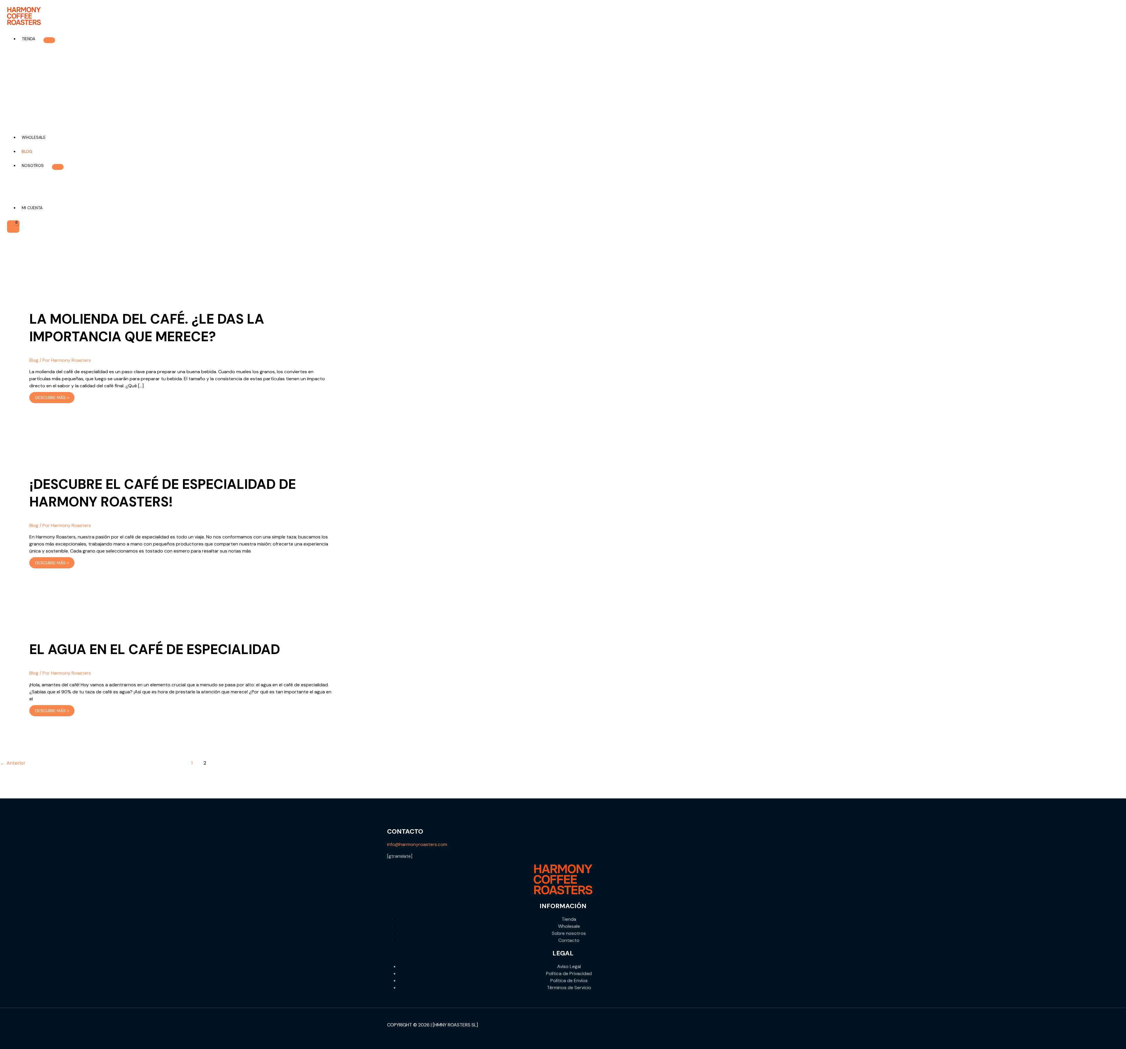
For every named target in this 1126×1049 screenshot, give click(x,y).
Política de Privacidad (569, 973)
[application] (37, 38)
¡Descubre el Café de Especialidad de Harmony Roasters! (162, 493)
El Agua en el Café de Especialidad (154, 649)
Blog (33, 360)
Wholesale (569, 926)
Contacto (568, 940)
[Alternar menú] (49, 40)
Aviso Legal (569, 966)
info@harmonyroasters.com (417, 844)
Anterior (13, 763)
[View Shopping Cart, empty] (13, 226)
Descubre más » (52, 398)
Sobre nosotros (569, 933)
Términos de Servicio (569, 987)
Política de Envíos (569, 980)
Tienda (569, 919)
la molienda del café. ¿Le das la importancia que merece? (146, 327)
